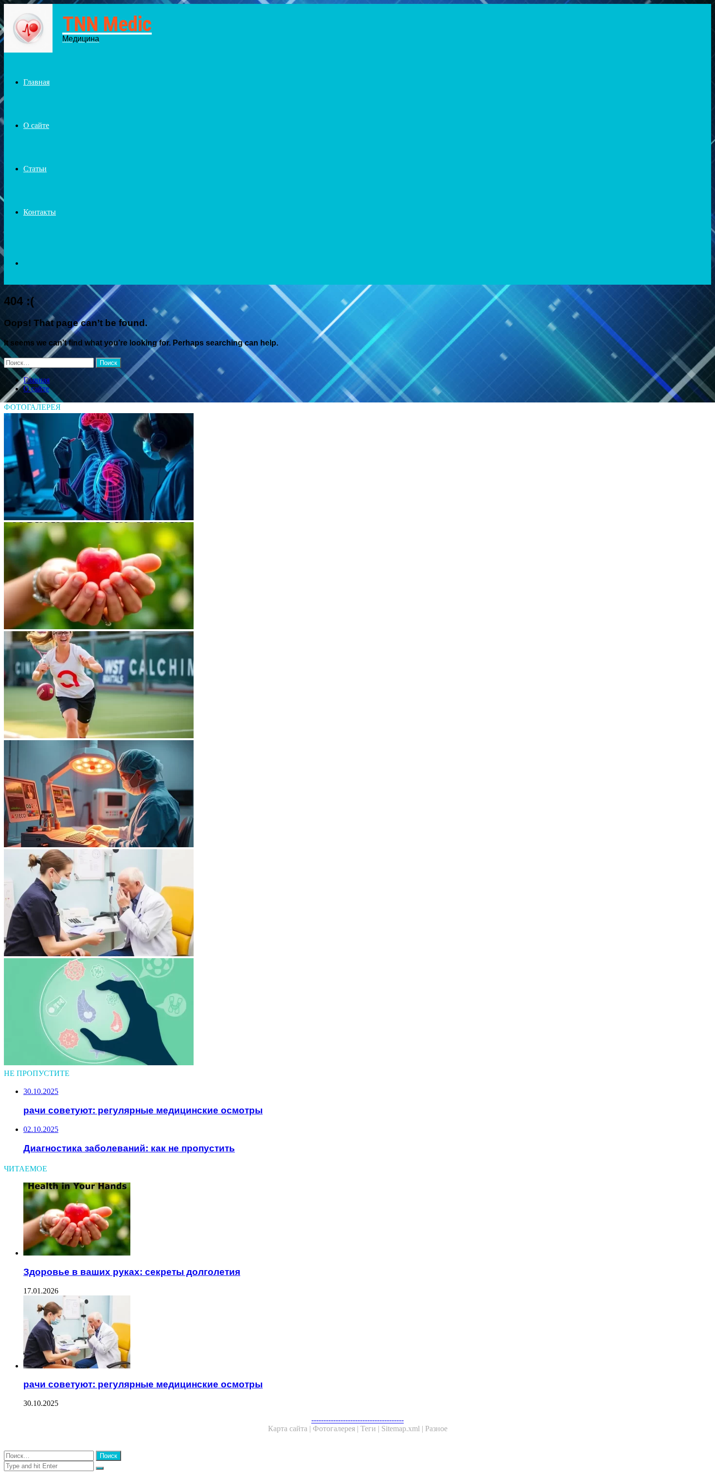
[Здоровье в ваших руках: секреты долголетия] (296, 576)
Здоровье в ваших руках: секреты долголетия (131, 1272)
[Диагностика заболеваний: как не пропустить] (296, 1012)
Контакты (39, 212)
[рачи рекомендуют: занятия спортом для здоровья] (296, 685)
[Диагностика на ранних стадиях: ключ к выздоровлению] (296, 467)
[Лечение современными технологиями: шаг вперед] (296, 794)
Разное (436, 1428)
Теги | (370, 1428)
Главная (36, 82)
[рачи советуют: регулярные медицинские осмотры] (296, 903)
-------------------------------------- (357, 1420)
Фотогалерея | (336, 1428)
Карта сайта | (290, 1428)
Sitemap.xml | (403, 1428)
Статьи (35, 168)
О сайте (36, 125)
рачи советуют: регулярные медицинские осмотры (143, 1384)
